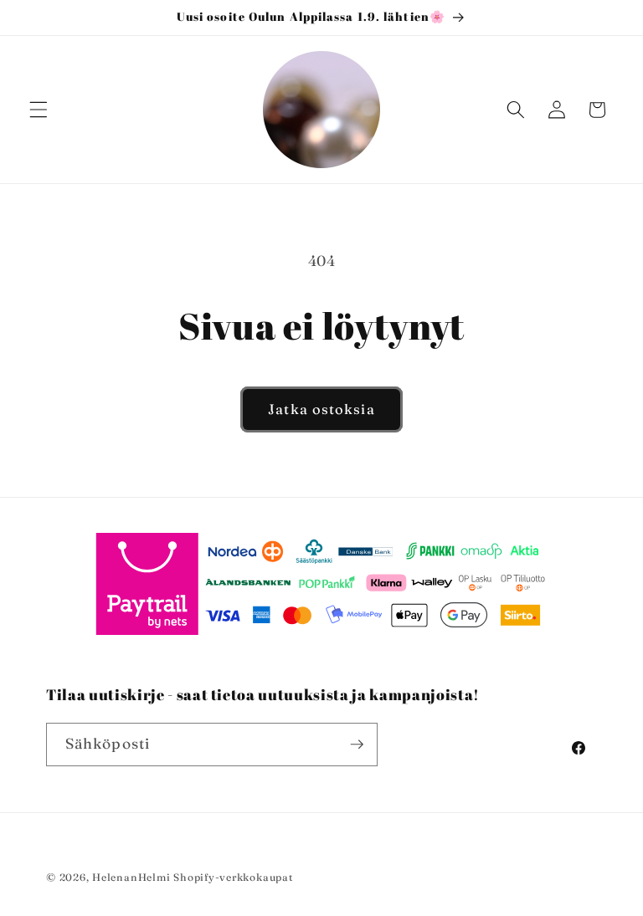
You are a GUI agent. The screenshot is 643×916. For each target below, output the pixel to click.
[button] (38, 110)
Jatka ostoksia (321, 409)
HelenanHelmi (131, 877)
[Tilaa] (357, 744)
